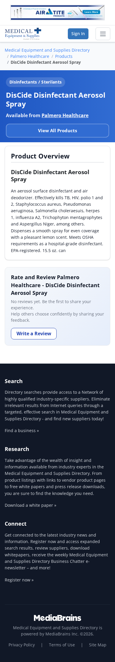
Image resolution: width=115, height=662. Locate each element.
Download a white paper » (30, 505)
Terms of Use (62, 645)
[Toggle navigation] (103, 33)
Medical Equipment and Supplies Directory (47, 50)
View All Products (57, 130)
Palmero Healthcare (29, 56)
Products (64, 56)
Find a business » (22, 430)
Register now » (19, 580)
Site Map (97, 645)
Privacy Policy (22, 645)
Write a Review (34, 333)
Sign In (78, 33)
